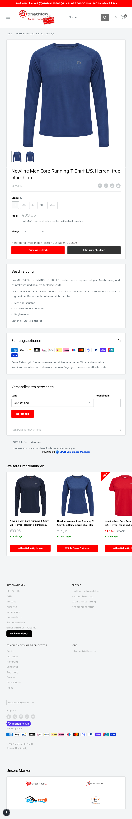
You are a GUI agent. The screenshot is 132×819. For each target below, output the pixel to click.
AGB (9, 596)
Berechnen (22, 414)
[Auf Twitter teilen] (112, 185)
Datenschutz (14, 617)
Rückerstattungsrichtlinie (26, 430)
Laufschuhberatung (84, 602)
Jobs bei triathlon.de (84, 651)
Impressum (13, 612)
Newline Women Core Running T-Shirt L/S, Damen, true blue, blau (75, 523)
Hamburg (12, 662)
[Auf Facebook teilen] (100, 185)
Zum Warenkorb (38, 250)
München (12, 656)
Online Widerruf (19, 634)
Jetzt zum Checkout (94, 250)
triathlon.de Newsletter (86, 591)
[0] (123, 17)
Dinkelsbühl (13, 683)
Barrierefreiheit (15, 622)
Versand (11, 602)
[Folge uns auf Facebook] (8, 716)
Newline (16, 186)
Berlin (10, 651)
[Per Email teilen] (118, 185)
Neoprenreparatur (83, 607)
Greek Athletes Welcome (21, 628)
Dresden (11, 677)
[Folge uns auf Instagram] (21, 716)
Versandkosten (43, 221)
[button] (6, 812)
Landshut (12, 667)
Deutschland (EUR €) (18, 702)
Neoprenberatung (82, 596)
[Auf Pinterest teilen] (106, 185)
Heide (9, 688)
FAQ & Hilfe (13, 591)
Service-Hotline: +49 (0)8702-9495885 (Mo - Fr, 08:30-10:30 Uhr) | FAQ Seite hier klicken (66, 3)
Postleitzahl (102, 396)
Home (9, 33)
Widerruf (11, 607)
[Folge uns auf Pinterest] (27, 716)
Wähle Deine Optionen (30, 548)
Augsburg (12, 672)
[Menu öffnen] (8, 17)
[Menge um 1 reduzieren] (25, 231)
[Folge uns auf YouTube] (33, 716)
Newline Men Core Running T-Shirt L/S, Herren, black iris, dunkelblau (29, 523)
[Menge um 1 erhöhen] (42, 231)
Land (14, 396)
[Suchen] (105, 17)
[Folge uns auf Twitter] (15, 716)
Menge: (15, 231)
